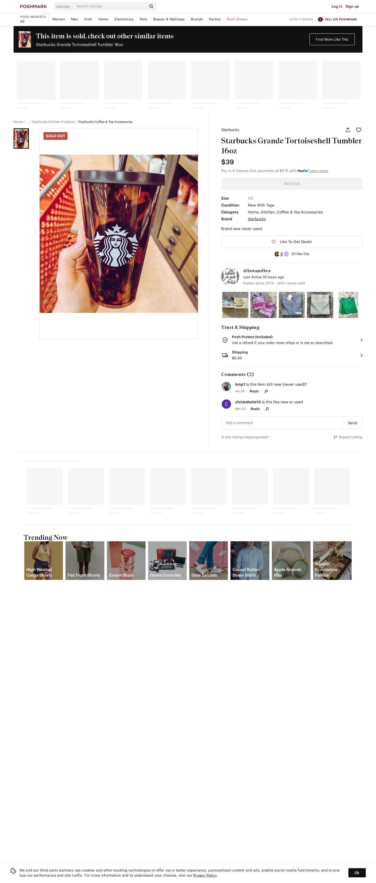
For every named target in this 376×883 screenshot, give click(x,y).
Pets (143, 19)
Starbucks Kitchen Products (53, 122)
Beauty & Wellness (169, 19)
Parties (215, 19)
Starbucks (230, 129)
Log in (336, 6)
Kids (88, 19)
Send (352, 422)
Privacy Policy (204, 875)
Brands (197, 19)
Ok (357, 872)
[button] (65, 6)
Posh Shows (237, 19)
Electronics (124, 19)
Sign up (352, 6)
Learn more (318, 170)
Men (74, 19)
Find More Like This (332, 39)
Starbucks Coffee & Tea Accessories (105, 122)
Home (103, 19)
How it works (302, 19)
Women (58, 19)
